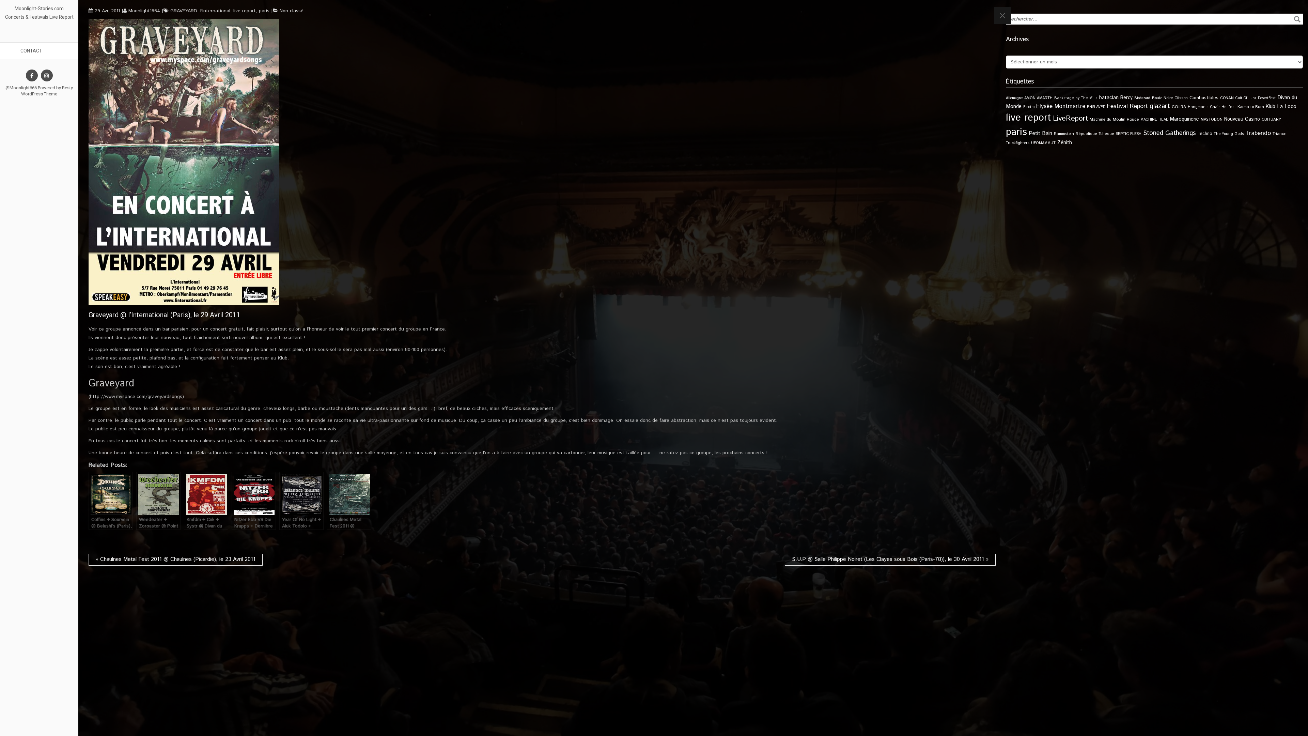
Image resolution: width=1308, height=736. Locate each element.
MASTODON (1212, 119)
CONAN (1227, 98)
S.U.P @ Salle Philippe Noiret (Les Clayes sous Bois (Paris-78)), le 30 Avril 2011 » (890, 559)
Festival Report (1127, 106)
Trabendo (1258, 133)
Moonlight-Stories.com (39, 8)
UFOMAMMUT (1043, 143)
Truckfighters (1017, 143)
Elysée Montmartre (1060, 106)
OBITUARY (1271, 119)
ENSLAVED (1096, 107)
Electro (1028, 107)
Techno (1205, 134)
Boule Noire (1162, 98)
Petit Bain (1040, 133)
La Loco (1286, 106)
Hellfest (1228, 107)
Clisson (1181, 98)
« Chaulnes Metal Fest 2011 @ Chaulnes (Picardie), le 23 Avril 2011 (175, 559)
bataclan (1109, 98)
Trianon (1280, 134)
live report (244, 10)
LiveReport (1070, 118)
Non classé (291, 10)
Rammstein (1064, 134)
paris (264, 10)
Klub (1270, 106)
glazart (1160, 106)
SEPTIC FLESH (1128, 134)
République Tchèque (1095, 134)
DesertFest (1267, 98)
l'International (215, 10)
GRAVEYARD (183, 10)
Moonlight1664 (144, 10)
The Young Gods (1229, 134)
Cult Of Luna (1245, 98)
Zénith (1064, 142)
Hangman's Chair (1204, 107)
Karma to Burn (1250, 107)
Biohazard (1142, 98)
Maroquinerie (1184, 119)
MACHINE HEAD (1154, 119)
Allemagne (1014, 98)
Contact (31, 50)
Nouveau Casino (1242, 119)
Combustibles (1203, 97)
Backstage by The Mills (1075, 98)
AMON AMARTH (1038, 98)
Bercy (1126, 97)
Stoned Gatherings (1169, 133)
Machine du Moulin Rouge (1114, 119)
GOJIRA (1179, 107)
